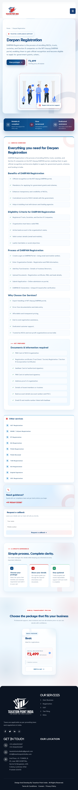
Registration (47, 704)
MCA (44, 715)
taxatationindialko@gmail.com (21, 751)
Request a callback (38, 532)
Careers (41, 786)
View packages (14, 62)
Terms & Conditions (29, 786)
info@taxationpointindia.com (20, 754)
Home (8, 28)
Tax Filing (46, 711)
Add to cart (38, 669)
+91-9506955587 (16, 747)
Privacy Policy (51, 786)
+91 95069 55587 (14, 502)
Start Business (48, 700)
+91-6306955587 (16, 744)
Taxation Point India (40, 783)
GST (44, 707)
